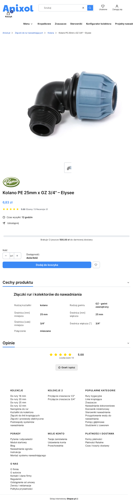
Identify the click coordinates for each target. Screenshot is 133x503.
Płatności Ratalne (94, 442)
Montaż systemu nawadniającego (28, 455)
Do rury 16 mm (18, 396)
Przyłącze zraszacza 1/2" (61, 396)
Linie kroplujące (93, 399)
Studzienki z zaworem (97, 425)
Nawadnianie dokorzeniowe (100, 405)
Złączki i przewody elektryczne (27, 418)
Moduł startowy (18, 442)
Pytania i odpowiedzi (21, 439)
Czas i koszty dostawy (97, 445)
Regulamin (15, 479)
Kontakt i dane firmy (21, 475)
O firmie (14, 469)
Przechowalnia (55, 445)
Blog (12, 445)
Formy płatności (93, 439)
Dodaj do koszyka (47, 264)
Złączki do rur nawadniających (29, 33)
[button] (90, 8)
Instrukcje (15, 452)
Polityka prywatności (21, 488)
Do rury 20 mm (18, 399)
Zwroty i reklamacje (20, 485)
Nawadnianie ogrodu (21, 448)
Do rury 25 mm (18, 402)
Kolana (51, 33)
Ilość (5, 250)
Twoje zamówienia (57, 439)
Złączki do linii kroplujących (25, 415)
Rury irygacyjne (93, 396)
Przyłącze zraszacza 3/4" (61, 399)
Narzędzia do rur (19, 409)
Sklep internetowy (63, 498)
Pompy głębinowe (94, 422)
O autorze (15, 472)
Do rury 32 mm (18, 405)
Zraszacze (91, 402)
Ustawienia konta (57, 442)
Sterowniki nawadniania (97, 412)
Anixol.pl (6, 33)
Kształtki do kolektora (21, 412)
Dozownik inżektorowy (97, 409)
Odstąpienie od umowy (22, 482)
